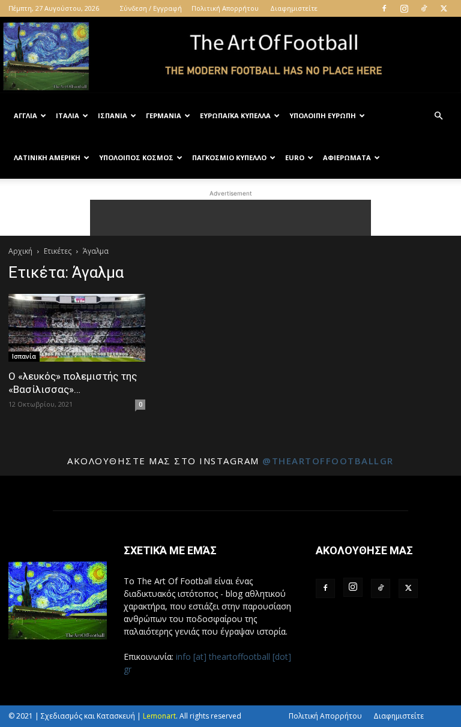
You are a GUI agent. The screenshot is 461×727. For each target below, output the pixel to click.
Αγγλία (25, 115)
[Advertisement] (230, 218)
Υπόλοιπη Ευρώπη (322, 115)
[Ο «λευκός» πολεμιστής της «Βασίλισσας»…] (76, 328)
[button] (438, 116)
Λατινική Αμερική (47, 157)
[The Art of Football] (230, 56)
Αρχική (20, 251)
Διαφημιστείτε (294, 8)
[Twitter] (444, 8)
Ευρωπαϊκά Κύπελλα (235, 115)
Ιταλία (67, 115)
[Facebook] (384, 8)
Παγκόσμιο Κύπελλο (229, 157)
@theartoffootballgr (328, 461)
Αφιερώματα (347, 157)
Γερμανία (163, 115)
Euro (294, 157)
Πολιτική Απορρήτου (225, 8)
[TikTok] (424, 8)
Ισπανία (112, 115)
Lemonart (159, 716)
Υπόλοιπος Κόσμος (136, 157)
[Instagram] (404, 8)
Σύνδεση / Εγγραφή (151, 8)
